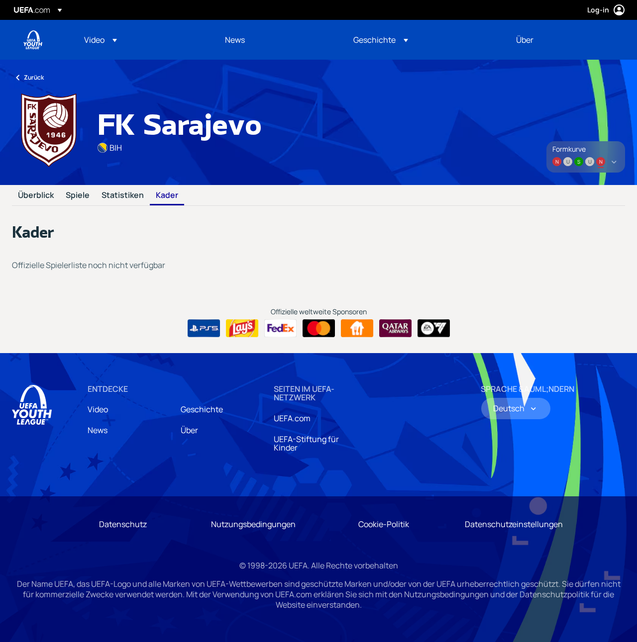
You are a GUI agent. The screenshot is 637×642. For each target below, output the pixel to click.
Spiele (78, 195)
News (97, 430)
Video (98, 409)
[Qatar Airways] (395, 328)
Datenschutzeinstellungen (514, 524)
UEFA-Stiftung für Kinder (306, 444)
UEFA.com (292, 418)
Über (189, 430)
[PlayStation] (204, 328)
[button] (100, 39)
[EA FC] (434, 328)
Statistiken (123, 195)
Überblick (36, 195)
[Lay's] (242, 328)
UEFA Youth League (33, 39)
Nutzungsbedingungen (253, 524)
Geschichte (202, 409)
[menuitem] (142, 39)
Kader (167, 195)
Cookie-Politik (383, 524)
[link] (234, 39)
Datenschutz (123, 524)
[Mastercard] (319, 328)
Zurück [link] (34, 77)
